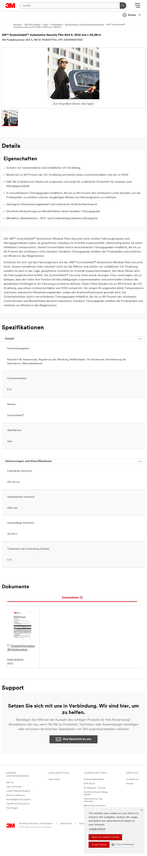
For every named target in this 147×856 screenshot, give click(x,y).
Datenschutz (66, 824)
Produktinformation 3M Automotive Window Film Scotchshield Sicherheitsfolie (21, 648)
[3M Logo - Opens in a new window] (10, 5)
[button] (123, 845)
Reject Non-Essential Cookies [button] (105, 837)
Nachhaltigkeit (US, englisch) (18, 800)
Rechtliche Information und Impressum (36, 824)
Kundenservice (132, 779)
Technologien (12, 808)
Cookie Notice (97, 829)
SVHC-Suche (89, 784)
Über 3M (10, 783)
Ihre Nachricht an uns (77, 739)
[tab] (72, 598)
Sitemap (129, 784)
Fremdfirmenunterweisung (17, 804)
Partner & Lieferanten (15, 795)
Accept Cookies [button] (99, 845)
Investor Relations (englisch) (18, 791)
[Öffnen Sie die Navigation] (137, 6)
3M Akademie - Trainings (94, 788)
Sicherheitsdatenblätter (94, 779)
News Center (54, 779)
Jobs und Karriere (14, 787)
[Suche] (123, 5)
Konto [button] (132, 15)
